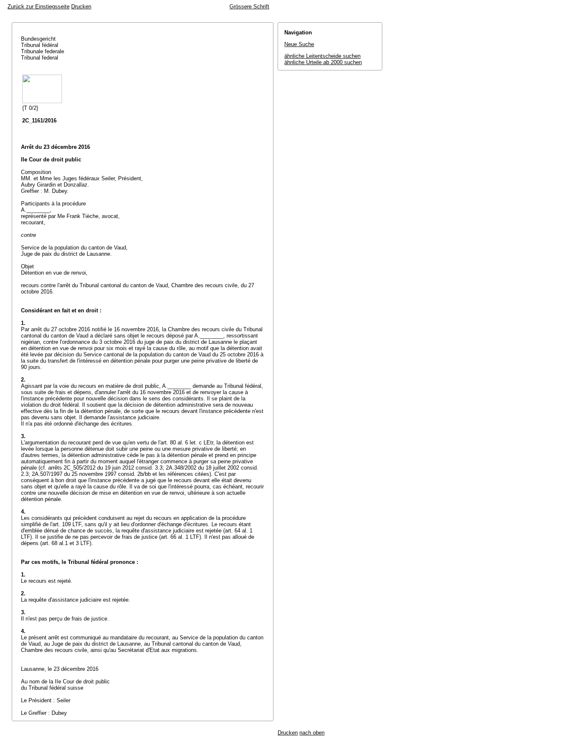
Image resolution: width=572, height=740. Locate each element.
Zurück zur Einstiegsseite (39, 6)
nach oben (312, 733)
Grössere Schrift (249, 6)
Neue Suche (299, 44)
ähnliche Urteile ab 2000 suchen (323, 62)
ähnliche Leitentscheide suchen (322, 56)
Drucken (81, 6)
